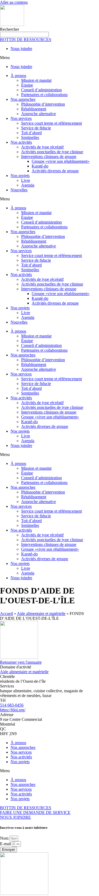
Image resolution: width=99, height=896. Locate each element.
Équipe (27, 85)
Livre (25, 180)
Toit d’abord (31, 132)
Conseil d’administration (41, 90)
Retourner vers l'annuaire (21, 662)
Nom (5, 838)
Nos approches (23, 99)
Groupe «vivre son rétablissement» (60, 161)
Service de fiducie (36, 128)
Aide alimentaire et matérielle (41, 613)
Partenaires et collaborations (44, 94)
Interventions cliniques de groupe (48, 156)
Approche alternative (38, 113)
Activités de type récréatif (42, 147)
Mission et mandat (36, 80)
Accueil (6, 613)
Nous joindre (21, 48)
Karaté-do (40, 166)
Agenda (27, 185)
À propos (18, 75)
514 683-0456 (11, 705)
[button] (49, 57)
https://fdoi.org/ (12, 710)
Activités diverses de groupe (55, 171)
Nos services (21, 118)
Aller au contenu (14, 2)
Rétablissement (33, 109)
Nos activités (21, 142)
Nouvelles (19, 190)
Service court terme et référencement (51, 123)
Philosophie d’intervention (43, 104)
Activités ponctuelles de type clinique (52, 152)
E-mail (6, 843)
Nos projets (20, 175)
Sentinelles (30, 137)
